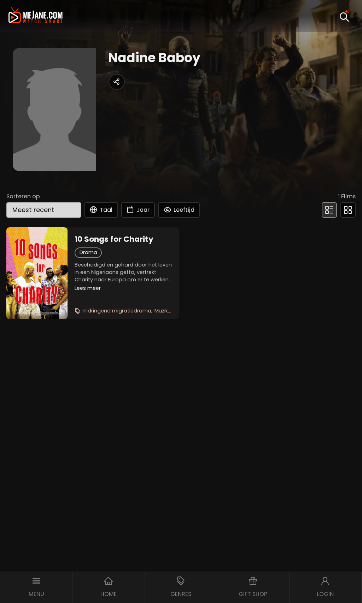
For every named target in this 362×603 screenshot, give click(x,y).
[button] (36, 587)
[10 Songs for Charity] (37, 273)
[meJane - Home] (35, 16)
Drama (88, 252)
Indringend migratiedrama (117, 310)
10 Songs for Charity (114, 239)
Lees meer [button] (88, 288)
